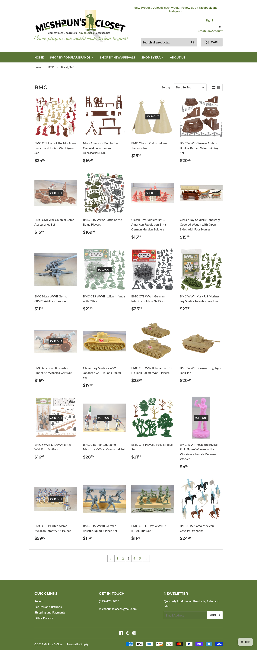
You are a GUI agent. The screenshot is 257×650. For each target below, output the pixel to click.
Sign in (210, 20)
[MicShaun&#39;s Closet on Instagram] (134, 633)
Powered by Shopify (77, 644)
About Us (177, 57)
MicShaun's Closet (53, 644)
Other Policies (43, 618)
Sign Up (215, 615)
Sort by (166, 87)
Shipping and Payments (49, 612)
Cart (214, 42)
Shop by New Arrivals (117, 57)
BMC (51, 67)
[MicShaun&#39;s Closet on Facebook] (121, 633)
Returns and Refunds (48, 606)
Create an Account (210, 31)
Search (38, 601)
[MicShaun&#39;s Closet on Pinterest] (128, 633)
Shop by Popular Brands (70, 57)
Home (39, 57)
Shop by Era (151, 57)
